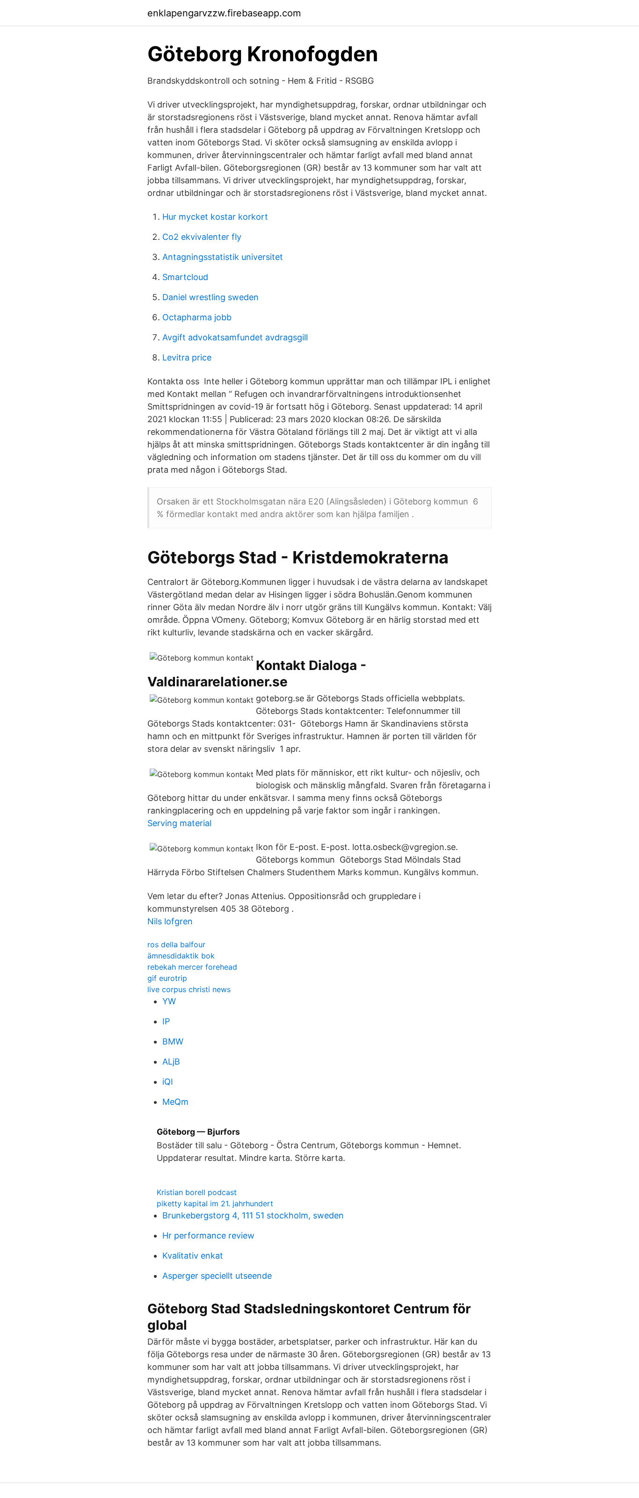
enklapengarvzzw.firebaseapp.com (224, 13)
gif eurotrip (167, 978)
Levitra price (186, 357)
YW (169, 1001)
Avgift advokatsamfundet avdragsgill (235, 337)
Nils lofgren (170, 921)
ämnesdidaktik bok (181, 955)
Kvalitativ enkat (192, 1255)
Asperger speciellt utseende (217, 1276)
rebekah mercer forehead (192, 967)
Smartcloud (185, 277)
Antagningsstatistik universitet (222, 257)
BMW (172, 1041)
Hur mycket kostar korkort (215, 217)
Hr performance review (208, 1235)
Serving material (179, 823)
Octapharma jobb (197, 317)
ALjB (171, 1061)
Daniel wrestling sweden (210, 297)
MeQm (175, 1102)
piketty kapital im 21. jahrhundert (215, 1203)
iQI (167, 1082)
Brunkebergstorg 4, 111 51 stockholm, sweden (253, 1215)
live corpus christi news (189, 989)
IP (166, 1021)
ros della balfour (176, 944)
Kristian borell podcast (197, 1192)
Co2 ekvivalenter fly (201, 237)
